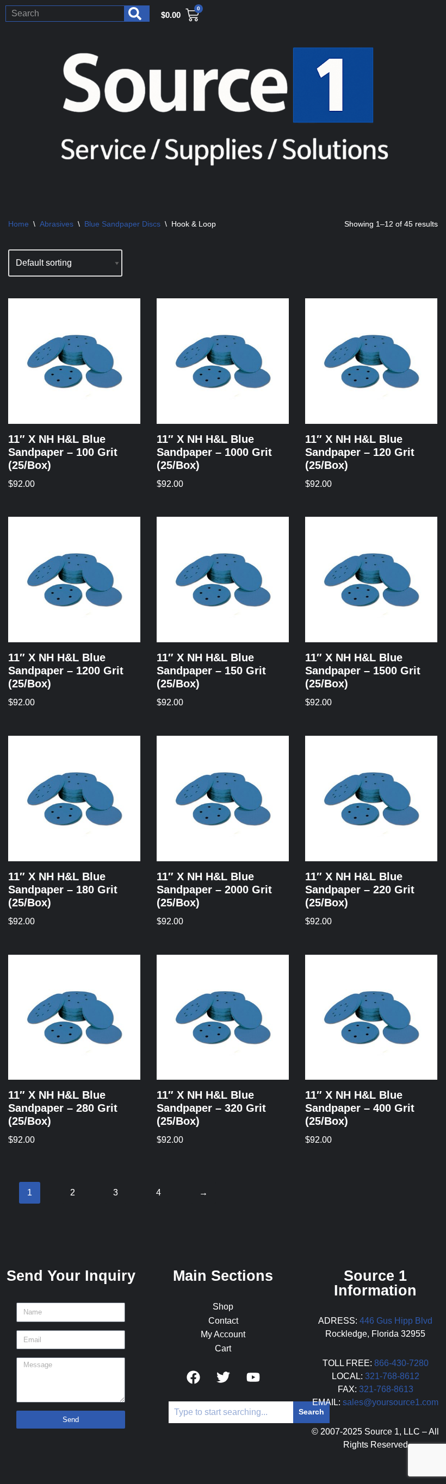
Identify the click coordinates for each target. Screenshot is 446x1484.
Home (18, 224)
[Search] (137, 13)
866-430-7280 (401, 1363)
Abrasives (56, 224)
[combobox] (65, 13)
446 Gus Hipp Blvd (396, 1320)
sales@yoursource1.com (390, 1402)
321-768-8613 (386, 1389)
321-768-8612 (392, 1376)
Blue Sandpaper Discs (122, 224)
